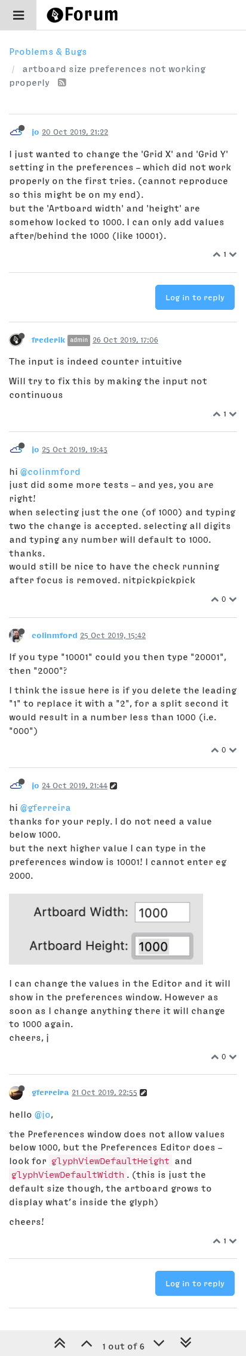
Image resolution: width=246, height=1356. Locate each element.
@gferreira (45, 807)
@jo (43, 1114)
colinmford (55, 635)
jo (35, 131)
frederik (48, 339)
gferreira (50, 1092)
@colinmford (50, 471)
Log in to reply (195, 297)
